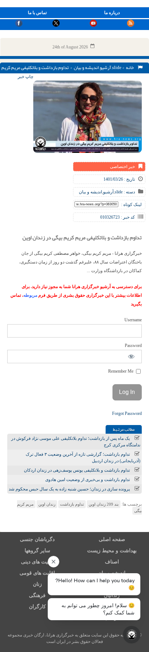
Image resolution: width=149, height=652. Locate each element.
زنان (37, 584)
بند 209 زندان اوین (104, 504)
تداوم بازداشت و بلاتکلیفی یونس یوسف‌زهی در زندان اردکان (77, 470)
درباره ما (112, 12)
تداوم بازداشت (72, 504)
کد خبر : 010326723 (117, 217)
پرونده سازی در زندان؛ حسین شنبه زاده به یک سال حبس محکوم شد (69, 489)
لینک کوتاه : (131, 204)
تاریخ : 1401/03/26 (119, 179)
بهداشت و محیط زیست (112, 550)
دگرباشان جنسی (37, 539)
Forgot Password (127, 413)
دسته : (129, 191)
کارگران (37, 606)
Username (133, 319)
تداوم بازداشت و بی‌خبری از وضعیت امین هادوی (87, 479)
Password (133, 345)
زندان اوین (46, 504)
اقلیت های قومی (37, 573)
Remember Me (121, 371)
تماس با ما (37, 12)
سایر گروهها (37, 550)
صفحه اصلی (112, 539)
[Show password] (131, 356)
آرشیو (105, 67)
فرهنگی (37, 595)
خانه (130, 67)
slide (117, 67)
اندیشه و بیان (86, 67)
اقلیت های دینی (37, 562)
